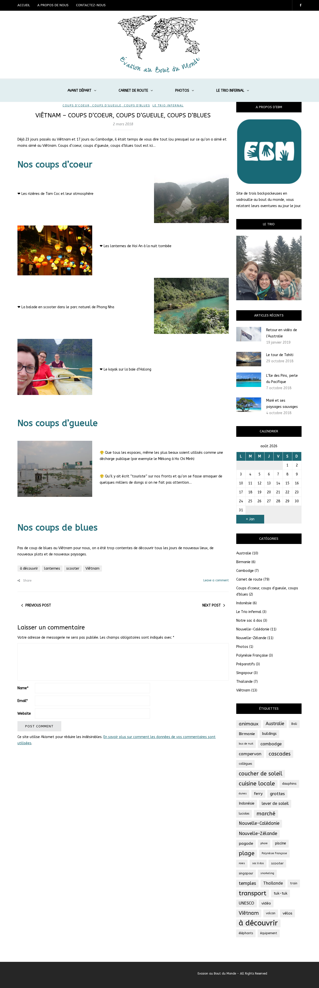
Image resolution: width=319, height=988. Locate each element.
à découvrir (29, 568)
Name (22, 688)
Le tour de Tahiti (279, 355)
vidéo (266, 903)
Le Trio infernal (230, 90)
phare (264, 843)
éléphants (246, 933)
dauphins (289, 783)
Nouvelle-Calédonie (252, 629)
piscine (280, 843)
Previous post (38, 605)
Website (24, 713)
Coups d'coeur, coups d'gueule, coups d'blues (106, 105)
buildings (269, 734)
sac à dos (258, 863)
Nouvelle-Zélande (251, 638)
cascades (280, 754)
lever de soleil (275, 803)
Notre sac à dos (249, 620)
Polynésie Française (252, 655)
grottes (277, 793)
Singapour (244, 673)
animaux (248, 724)
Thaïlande (244, 682)
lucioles (244, 813)
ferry (258, 793)
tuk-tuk (280, 893)
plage (246, 853)
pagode (246, 843)
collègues (245, 763)
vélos (287, 913)
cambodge (271, 743)
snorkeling (267, 873)
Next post (211, 605)
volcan (270, 913)
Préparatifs (245, 664)
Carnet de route (133, 90)
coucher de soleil (260, 773)
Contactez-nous (91, 5)
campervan (250, 753)
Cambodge (245, 571)
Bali (294, 724)
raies (242, 863)
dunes (243, 793)
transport (252, 893)
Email (22, 701)
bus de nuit (246, 743)
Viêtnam (92, 568)
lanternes (52, 568)
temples (247, 883)
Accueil (23, 5)
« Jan (250, 519)
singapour (246, 873)
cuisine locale (257, 783)
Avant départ (79, 90)
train (293, 883)
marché (265, 813)
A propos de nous (53, 5)
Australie (243, 553)
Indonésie (244, 603)
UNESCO (246, 903)
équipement (268, 933)
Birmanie (243, 562)
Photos (182, 90)
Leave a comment (216, 580)
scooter (72, 568)
